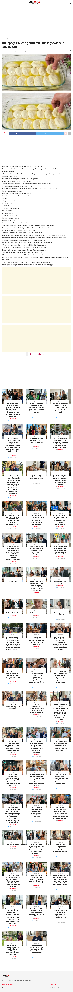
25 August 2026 (13, 654)
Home (3, 38)
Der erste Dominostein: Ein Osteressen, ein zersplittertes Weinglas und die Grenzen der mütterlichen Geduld (36, 708)
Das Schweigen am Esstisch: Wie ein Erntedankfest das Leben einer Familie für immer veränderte (36, 640)
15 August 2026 (61, 788)
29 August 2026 (61, 451)
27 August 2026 (37, 595)
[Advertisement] (36, 21)
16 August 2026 (37, 756)
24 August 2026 (61, 687)
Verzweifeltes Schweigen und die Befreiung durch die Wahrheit (12, 706)
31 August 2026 (13, 420)
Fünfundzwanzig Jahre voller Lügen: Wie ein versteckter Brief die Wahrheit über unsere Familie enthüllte (36, 949)
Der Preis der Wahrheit (13, 613)
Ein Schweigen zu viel (36, 613)
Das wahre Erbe (12, 581)
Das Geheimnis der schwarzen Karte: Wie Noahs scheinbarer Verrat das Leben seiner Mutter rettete (13, 675)
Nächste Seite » (42, 354)
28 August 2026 (37, 528)
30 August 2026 (37, 417)
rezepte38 (7, 51)
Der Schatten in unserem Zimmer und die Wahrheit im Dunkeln (36, 477)
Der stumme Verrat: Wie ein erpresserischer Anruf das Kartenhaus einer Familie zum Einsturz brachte (60, 550)
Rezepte (9, 38)
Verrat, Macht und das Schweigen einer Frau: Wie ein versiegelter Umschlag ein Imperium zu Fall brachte (36, 912)
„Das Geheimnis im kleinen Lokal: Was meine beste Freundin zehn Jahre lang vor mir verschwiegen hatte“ (36, 879)
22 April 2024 (16, 51)
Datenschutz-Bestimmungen (10, 988)
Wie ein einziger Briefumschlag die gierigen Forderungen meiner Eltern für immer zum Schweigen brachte (60, 848)
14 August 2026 (13, 890)
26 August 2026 (37, 617)
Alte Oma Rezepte (11, 980)
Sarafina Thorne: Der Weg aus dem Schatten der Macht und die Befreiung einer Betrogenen (36, 550)
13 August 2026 (37, 957)
